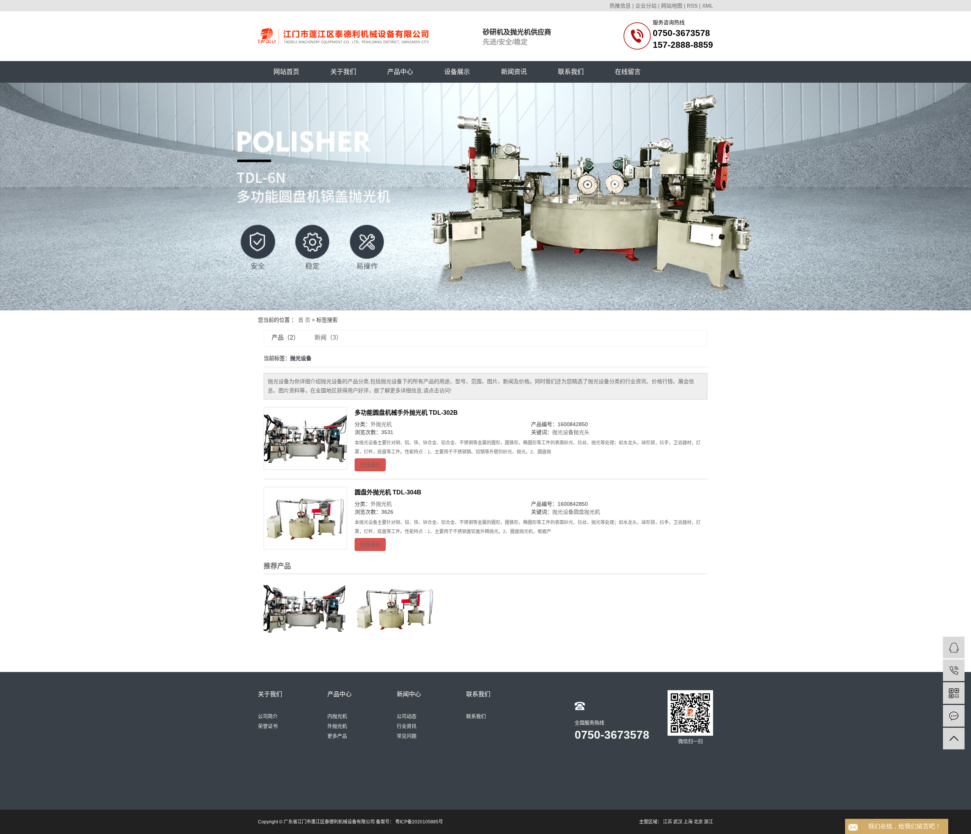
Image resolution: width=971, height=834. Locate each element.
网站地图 (671, 6)
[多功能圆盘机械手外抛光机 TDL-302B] (305, 438)
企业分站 (646, 6)
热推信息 (620, 6)
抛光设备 (562, 432)
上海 (688, 822)
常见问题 (406, 736)
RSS (692, 6)
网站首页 (286, 72)
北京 (698, 822)
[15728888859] (954, 670)
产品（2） (285, 337)
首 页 (304, 320)
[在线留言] (954, 716)
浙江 (708, 822)
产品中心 (400, 72)
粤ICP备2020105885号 (419, 822)
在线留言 (628, 72)
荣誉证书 (268, 726)
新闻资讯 (514, 72)
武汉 (677, 822)
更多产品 (337, 736)
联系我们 (571, 72)
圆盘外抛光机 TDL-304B (388, 492)
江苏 (667, 822)
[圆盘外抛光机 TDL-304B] (305, 518)
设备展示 (457, 72)
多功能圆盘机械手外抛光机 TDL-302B (406, 412)
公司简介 (268, 716)
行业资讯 (406, 726)
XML (707, 6)
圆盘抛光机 (586, 512)
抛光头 (581, 432)
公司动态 (406, 716)
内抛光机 (337, 716)
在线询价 (370, 465)
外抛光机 (381, 424)
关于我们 (343, 72)
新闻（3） (328, 337)
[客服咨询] (954, 647)
